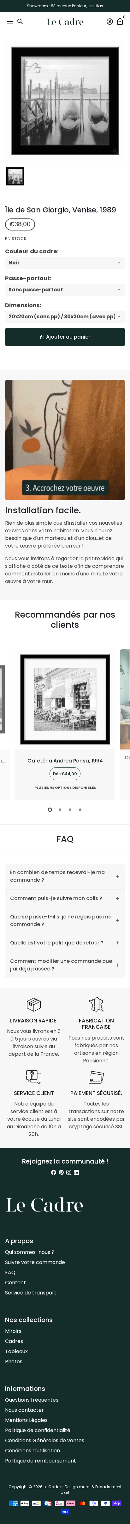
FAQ (10, 1272)
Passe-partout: (28, 278)
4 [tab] (80, 809)
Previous (11, 723)
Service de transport (30, 1292)
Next (119, 723)
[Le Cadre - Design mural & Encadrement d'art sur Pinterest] (61, 1172)
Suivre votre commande (35, 1262)
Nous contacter (24, 1410)
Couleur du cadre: (32, 251)
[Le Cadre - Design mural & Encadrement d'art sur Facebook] (53, 1172)
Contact (15, 1282)
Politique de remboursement (40, 1460)
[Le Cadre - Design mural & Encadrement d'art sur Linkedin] (76, 1172)
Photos (13, 1361)
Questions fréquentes (31, 1400)
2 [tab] (59, 809)
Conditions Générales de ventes (44, 1440)
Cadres (14, 1341)
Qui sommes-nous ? (29, 1252)
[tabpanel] (65, 724)
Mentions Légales (26, 1420)
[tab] (65, 876)
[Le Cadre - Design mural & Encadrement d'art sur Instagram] (68, 1172)
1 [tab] (49, 809)
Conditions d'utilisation (32, 1450)
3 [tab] (70, 809)
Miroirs (13, 1331)
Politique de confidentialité (37, 1430)
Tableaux (16, 1351)
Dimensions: (23, 305)
